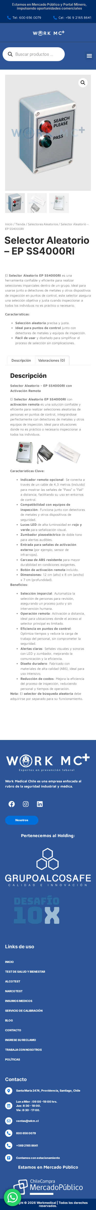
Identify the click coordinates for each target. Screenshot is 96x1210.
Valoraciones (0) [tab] (51, 360)
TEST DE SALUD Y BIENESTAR (25, 971)
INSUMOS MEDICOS (18, 1001)
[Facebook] (11, 804)
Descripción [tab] (21, 360)
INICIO (9, 962)
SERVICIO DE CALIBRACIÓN (23, 1010)
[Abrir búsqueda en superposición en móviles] (33, 54)
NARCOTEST (14, 991)
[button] (89, 56)
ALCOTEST (12, 981)
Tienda (20, 224)
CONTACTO (13, 1030)
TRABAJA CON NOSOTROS (23, 1050)
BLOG (9, 1020)
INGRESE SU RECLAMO (20, 1040)
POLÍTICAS (12, 1059)
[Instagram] (25, 804)
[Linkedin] (39, 804)
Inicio (9, 224)
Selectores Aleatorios (43, 224)
